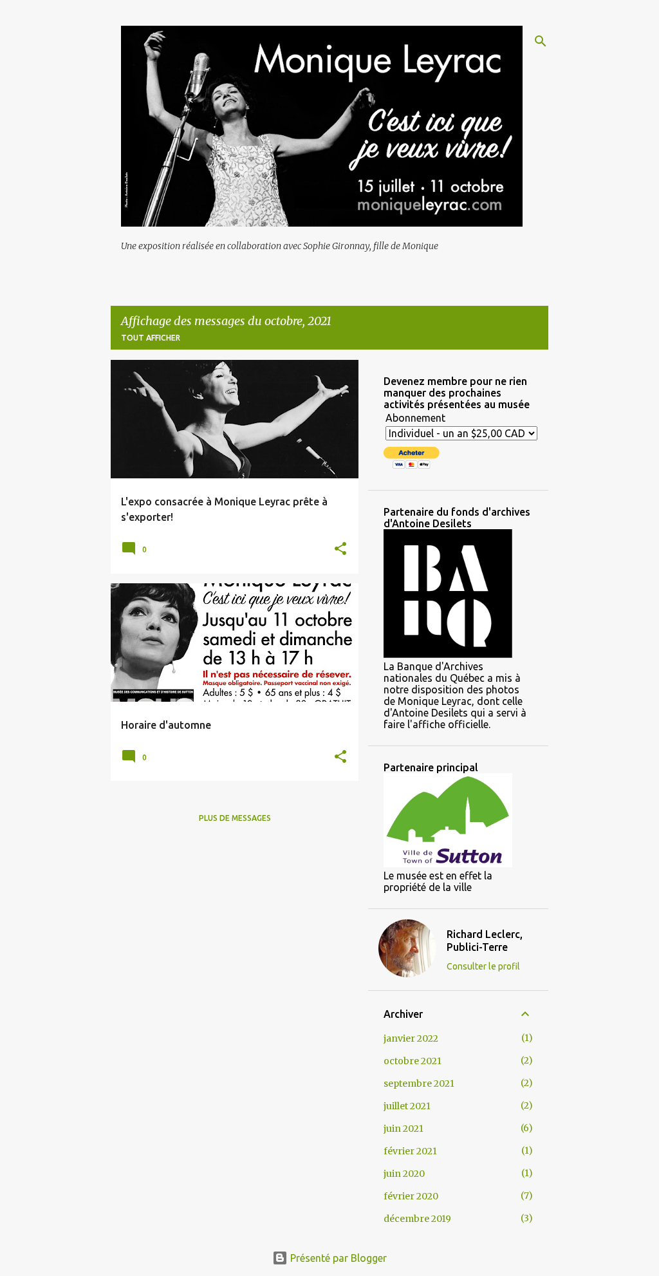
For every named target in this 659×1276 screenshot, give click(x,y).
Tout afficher (150, 337)
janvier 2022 (411, 1038)
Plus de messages (235, 818)
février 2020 (411, 1196)
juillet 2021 (407, 1106)
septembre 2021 (419, 1083)
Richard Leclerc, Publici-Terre (485, 940)
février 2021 (410, 1151)
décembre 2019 (417, 1218)
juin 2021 (403, 1128)
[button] (340, 549)
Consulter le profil (483, 966)
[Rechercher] (540, 41)
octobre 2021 (412, 1061)
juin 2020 (404, 1173)
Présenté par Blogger (337, 1258)
